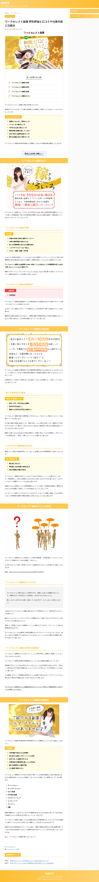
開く (41, 153)
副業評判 (5, 3)
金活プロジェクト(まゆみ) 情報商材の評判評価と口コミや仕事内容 (32, 863)
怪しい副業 (76, 16)
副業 (17, 849)
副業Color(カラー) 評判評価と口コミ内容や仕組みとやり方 (29, 861)
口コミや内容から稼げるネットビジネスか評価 (49, 877)
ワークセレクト (11, 846)
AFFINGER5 (58, 879)
